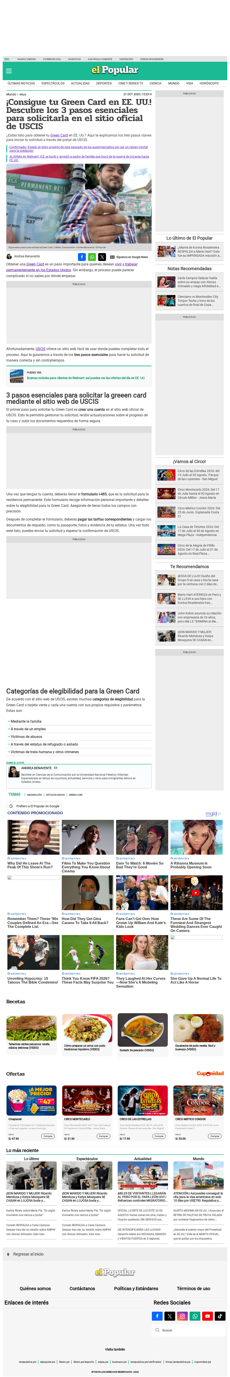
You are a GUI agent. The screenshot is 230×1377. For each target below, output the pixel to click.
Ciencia (155, 83)
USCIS (41, 349)
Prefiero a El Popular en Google (37, 806)
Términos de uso (193, 1288)
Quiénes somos (35, 1288)
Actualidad (80, 83)
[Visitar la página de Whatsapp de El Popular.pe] (195, 1316)
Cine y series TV (130, 83)
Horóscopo (126, 59)
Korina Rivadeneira (152, 59)
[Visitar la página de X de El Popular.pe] (169, 1316)
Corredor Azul (52, 59)
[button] (9, 71)
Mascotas (74, 59)
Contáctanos (82, 1288)
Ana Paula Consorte (100, 59)
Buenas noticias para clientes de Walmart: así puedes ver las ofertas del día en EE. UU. (86, 378)
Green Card (59, 135)
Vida (189, 83)
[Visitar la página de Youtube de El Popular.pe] (207, 1316)
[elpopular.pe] (115, 75)
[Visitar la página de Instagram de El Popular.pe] (182, 1316)
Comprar (48, 1136)
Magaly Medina (27, 59)
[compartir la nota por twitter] (102, 257)
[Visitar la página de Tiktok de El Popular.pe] (220, 1316)
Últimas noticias (21, 83)
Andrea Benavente (27, 256)
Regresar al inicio (28, 1254)
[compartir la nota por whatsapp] (92, 257)
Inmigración (34, 794)
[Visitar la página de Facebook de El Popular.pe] (157, 1316)
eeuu (23, 94)
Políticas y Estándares (136, 1288)
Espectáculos (53, 83)
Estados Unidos (55, 794)
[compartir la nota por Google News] (129, 257)
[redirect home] (115, 1273)
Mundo (173, 83)
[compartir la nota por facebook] (82, 257)
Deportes (104, 83)
